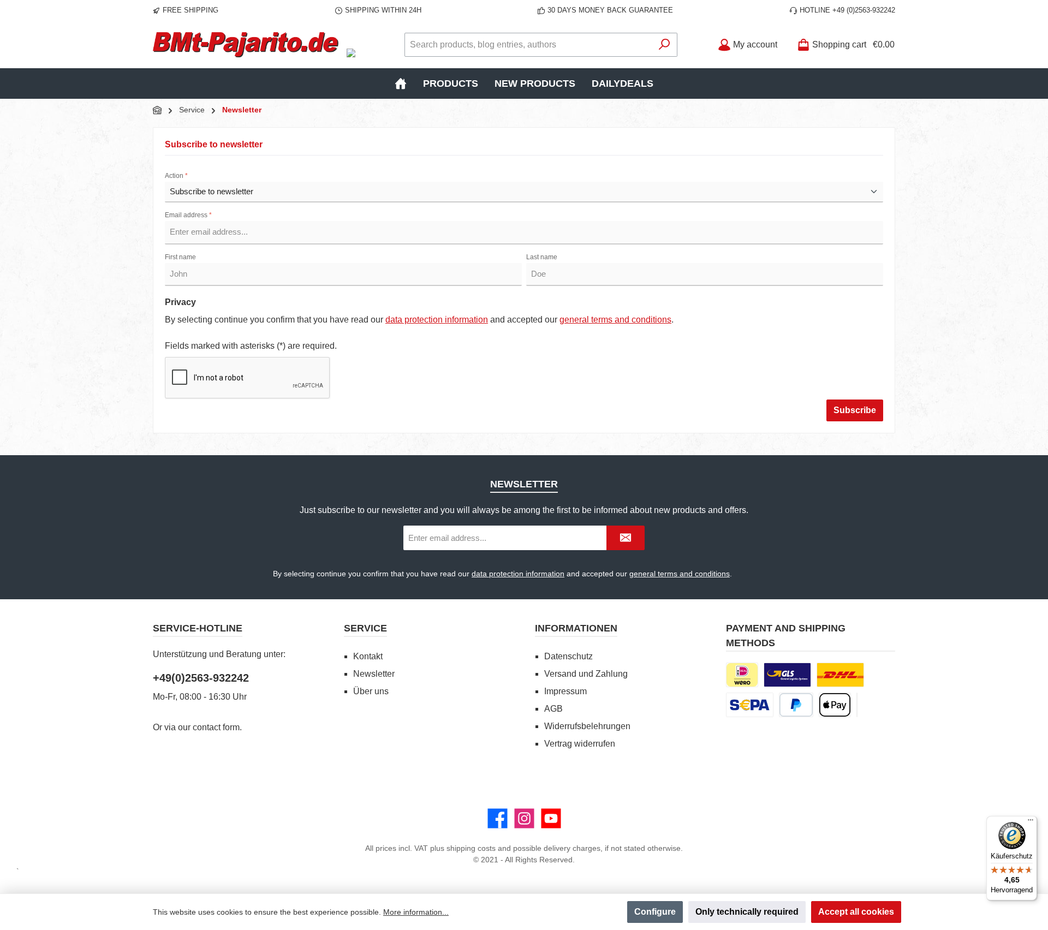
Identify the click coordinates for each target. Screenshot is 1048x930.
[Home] (400, 83)
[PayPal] (796, 705)
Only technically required (747, 911)
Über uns (371, 691)
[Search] (664, 45)
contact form (216, 727)
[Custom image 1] (787, 675)
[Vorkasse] (749, 705)
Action (176, 176)
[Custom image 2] (840, 675)
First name (180, 257)
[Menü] (1030, 822)
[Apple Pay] (835, 705)
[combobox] (528, 45)
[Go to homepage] (245, 44)
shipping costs (471, 848)
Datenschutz (568, 656)
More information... (416, 912)
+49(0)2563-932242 (201, 678)
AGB (553, 708)
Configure (655, 911)
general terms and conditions (615, 319)
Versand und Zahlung (586, 673)
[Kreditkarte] (857, 705)
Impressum (565, 691)
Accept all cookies (856, 911)
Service (365, 628)
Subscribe (854, 410)
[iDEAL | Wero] (742, 675)
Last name (541, 257)
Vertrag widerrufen (579, 743)
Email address (188, 215)
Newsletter (374, 673)
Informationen (576, 628)
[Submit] (625, 538)
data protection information (436, 319)
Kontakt (368, 656)
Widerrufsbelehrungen (587, 726)
